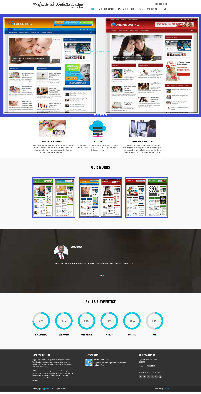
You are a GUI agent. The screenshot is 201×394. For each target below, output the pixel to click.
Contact (164, 9)
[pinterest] (152, 374)
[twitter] (144, 374)
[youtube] (160, 374)
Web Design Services (106, 9)
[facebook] (140, 374)
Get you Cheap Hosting (100, 72)
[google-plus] (156, 374)
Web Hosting (152, 9)
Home (93, 9)
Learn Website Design (126, 9)
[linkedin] (148, 374)
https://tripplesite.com (152, 370)
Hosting (140, 9)
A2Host (166, 386)
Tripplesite (45, 386)
